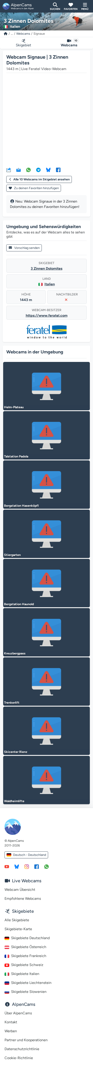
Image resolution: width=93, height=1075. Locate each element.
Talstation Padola (16, 456)
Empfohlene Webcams (23, 898)
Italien (49, 284)
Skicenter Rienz (15, 752)
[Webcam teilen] (8, 169)
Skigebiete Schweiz (27, 965)
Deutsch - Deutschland (29, 855)
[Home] (6, 34)
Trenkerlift (11, 703)
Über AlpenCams (18, 1013)
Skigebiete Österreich (28, 947)
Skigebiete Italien (25, 974)
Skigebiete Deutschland (30, 938)
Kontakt (11, 1022)
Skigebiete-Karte (18, 929)
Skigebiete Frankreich (28, 956)
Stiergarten (12, 555)
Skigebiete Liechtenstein (31, 983)
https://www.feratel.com (46, 315)
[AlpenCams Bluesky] (16, 866)
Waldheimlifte (14, 801)
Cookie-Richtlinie (19, 1058)
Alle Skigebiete (17, 920)
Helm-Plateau (14, 407)
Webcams (23, 34)
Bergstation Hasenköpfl (21, 506)
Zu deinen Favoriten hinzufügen (36, 188)
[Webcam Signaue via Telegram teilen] (38, 169)
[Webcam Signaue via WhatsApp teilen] (28, 169)
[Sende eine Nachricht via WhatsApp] (46, 866)
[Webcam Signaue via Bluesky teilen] (48, 169)
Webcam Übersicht (20, 889)
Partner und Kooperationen (26, 1040)
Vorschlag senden (27, 248)
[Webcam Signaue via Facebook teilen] (58, 169)
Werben (11, 1031)
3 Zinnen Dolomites (46, 268)
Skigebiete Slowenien (28, 992)
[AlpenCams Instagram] (26, 866)
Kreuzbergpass (15, 653)
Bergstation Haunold (19, 604)
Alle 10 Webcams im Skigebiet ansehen (41, 179)
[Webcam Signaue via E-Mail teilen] (18, 169)
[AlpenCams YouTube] (7, 866)
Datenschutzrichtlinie (22, 1049)
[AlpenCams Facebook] (36, 866)
